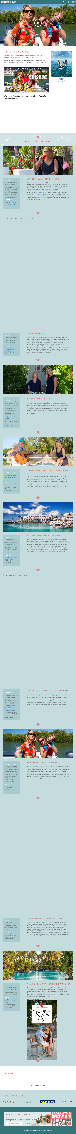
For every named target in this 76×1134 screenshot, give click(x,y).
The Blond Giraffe (9, 933)
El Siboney (39, 192)
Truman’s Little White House (40, 340)
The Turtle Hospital (10, 710)
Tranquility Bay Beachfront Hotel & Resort (10, 1000)
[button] (63, 2)
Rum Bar (14, 187)
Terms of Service (50, 1130)
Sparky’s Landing (9, 786)
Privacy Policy (43, 1130)
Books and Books (11, 401)
